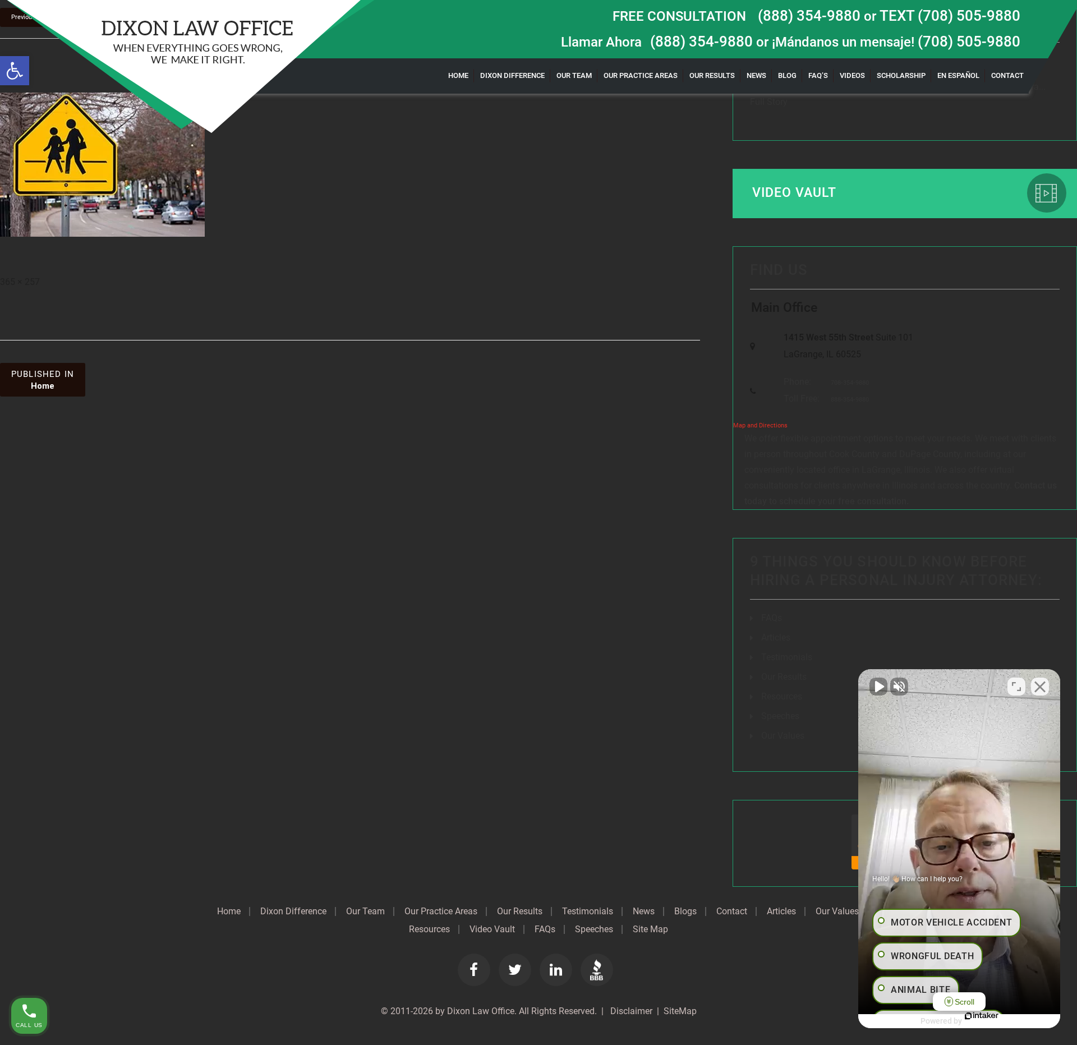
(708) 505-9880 (969, 41)
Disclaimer (630, 1011)
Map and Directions (760, 425)
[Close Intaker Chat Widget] (1040, 687)
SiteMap (680, 1011)
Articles (775, 637)
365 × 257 (20, 282)
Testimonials (786, 657)
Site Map (650, 929)
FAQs (771, 618)
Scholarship (901, 75)
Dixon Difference (512, 75)
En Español (958, 75)
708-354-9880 (850, 382)
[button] (14, 70)
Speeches (780, 716)
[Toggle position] (1016, 687)
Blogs (685, 911)
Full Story (769, 101)
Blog (787, 75)
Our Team (574, 75)
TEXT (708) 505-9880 (950, 15)
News (756, 75)
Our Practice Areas (641, 75)
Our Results (712, 75)
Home (458, 75)
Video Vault (794, 192)
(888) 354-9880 (809, 15)
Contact (1007, 75)
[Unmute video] (878, 687)
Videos (852, 75)
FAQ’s (818, 75)
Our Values (782, 735)
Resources (781, 696)
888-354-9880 (850, 399)
